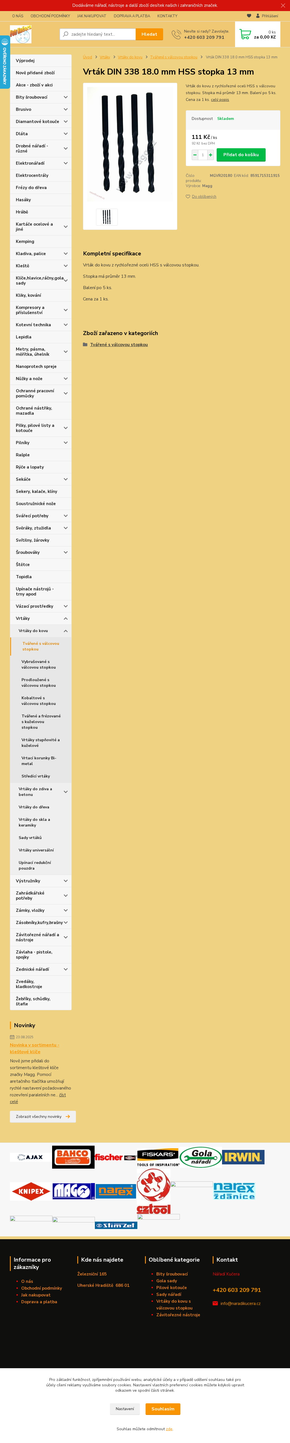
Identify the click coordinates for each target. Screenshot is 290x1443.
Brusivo (23, 109)
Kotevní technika (33, 325)
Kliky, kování (28, 295)
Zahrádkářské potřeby (30, 895)
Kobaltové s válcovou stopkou (39, 700)
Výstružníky (28, 881)
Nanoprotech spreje (36, 366)
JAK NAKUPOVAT (91, 16)
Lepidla (23, 337)
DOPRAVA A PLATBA (132, 16)
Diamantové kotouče (37, 121)
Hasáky (23, 200)
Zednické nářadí (32, 969)
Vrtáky (23, 618)
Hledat (149, 34)
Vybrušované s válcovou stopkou (39, 664)
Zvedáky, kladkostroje (29, 984)
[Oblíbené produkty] (249, 16)
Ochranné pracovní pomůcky (35, 393)
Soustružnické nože (36, 504)
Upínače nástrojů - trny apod (35, 591)
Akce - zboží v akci (34, 85)
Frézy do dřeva (31, 187)
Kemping (25, 241)
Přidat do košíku (241, 155)
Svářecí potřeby (32, 516)
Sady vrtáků (30, 837)
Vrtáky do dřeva (34, 807)
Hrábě (22, 212)
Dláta (22, 134)
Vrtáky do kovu (33, 630)
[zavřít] (282, 6)
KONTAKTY (167, 16)
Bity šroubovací (31, 97)
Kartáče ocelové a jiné (34, 226)
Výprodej (25, 60)
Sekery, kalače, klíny (36, 491)
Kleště (22, 266)
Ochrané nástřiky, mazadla (34, 410)
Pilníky (22, 443)
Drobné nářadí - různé (32, 148)
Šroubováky (28, 552)
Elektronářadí (30, 163)
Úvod (87, 57)
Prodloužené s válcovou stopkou (39, 682)
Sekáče (23, 479)
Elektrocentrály (32, 175)
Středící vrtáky (36, 776)
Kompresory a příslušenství (30, 310)
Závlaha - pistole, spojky (34, 954)
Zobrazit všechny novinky (38, 1116)
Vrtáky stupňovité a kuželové (41, 742)
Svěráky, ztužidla (33, 528)
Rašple (23, 455)
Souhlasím (163, 1409)
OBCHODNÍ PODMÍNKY (50, 16)
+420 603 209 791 (204, 37)
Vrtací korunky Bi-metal (39, 760)
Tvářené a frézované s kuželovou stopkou (41, 721)
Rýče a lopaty (30, 467)
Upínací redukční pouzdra (35, 865)
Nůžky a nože (29, 379)
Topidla (24, 577)
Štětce (23, 564)
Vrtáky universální (36, 850)
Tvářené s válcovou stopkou (40, 646)
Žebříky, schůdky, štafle (33, 1001)
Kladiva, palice (31, 254)
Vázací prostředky (34, 606)
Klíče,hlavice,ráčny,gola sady (40, 280)
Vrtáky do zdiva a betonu (35, 791)
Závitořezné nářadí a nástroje (37, 937)
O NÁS (17, 16)
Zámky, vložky (30, 910)
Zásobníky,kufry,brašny (39, 922)
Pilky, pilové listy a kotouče (35, 428)
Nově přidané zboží (35, 73)
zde (169, 1429)
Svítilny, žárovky (32, 540)
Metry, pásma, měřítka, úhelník (32, 351)
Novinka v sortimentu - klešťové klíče (34, 1048)
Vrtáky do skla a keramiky (34, 822)
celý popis (220, 99)
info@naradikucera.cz (241, 1303)
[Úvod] (32, 34)
